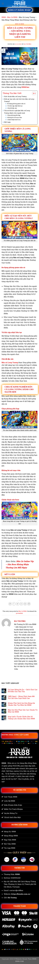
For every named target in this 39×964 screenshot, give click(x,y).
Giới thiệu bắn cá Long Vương (15, 96)
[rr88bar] (19, 3)
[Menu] (3, 3)
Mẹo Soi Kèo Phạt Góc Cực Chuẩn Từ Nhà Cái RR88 (22, 711)
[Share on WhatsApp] (10, 604)
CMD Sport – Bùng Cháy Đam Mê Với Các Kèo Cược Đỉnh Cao (21, 697)
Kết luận (7, 122)
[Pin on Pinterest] (25, 604)
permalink (19, 613)
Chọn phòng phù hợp (13, 115)
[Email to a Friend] (21, 604)
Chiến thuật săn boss (14, 120)
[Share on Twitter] (17, 604)
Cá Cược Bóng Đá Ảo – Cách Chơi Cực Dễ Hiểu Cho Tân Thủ (22, 690)
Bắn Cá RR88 (12, 17)
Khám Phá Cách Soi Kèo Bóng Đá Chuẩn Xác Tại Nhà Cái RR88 (21, 704)
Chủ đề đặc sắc (12, 108)
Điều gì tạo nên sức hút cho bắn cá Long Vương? (19, 100)
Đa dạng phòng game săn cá (16, 103)
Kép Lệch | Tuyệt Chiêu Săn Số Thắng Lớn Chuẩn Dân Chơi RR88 (21, 717)
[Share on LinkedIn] (29, 604)
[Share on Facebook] (14, 604)
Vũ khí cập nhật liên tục (15, 106)
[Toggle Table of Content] (33, 93)
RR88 (4, 17)
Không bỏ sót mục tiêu (14, 117)
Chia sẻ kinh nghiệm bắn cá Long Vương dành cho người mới (17, 112)
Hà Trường (27, 44)
